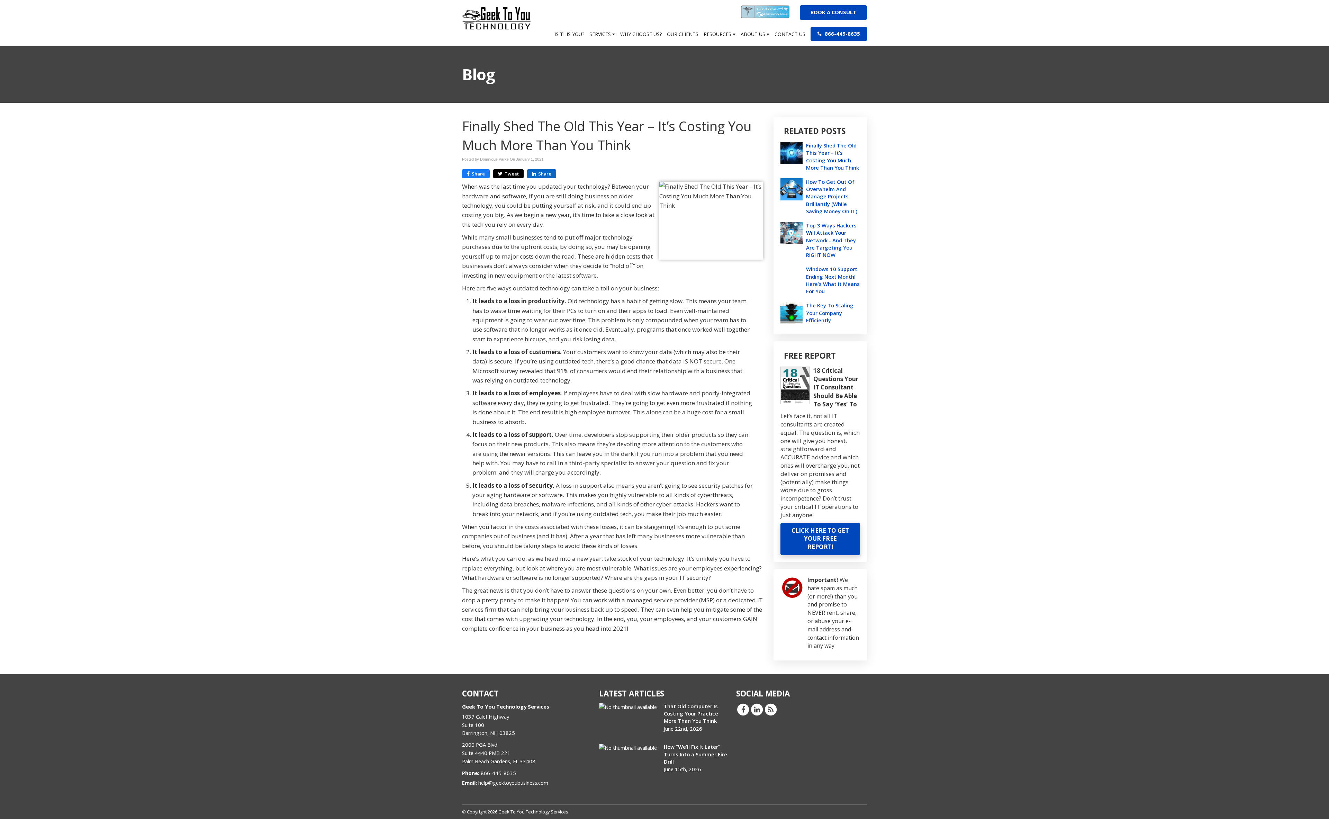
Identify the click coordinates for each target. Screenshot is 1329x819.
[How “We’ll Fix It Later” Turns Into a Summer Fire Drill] (628, 747)
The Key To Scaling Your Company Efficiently (829, 312)
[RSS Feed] (771, 709)
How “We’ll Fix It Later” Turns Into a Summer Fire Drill (695, 754)
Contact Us (790, 34)
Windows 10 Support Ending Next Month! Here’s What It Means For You (833, 280)
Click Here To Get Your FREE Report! (820, 538)
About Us (754, 34)
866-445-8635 (841, 33)
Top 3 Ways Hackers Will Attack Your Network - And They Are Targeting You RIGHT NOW (831, 240)
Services (600, 34)
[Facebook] (743, 709)
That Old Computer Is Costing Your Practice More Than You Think (691, 713)
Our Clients (682, 34)
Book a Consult (833, 12)
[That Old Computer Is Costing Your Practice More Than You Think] (628, 707)
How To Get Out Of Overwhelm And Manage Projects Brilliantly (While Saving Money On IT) (831, 196)
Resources (718, 34)
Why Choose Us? (641, 34)
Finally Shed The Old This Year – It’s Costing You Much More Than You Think (832, 156)
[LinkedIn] (757, 709)
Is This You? (569, 34)
